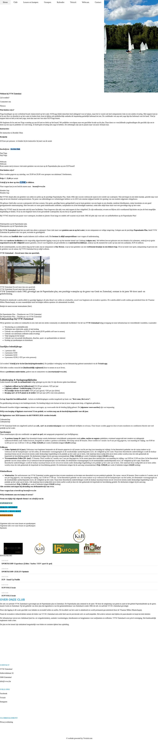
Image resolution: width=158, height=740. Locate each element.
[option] (131, 46)
